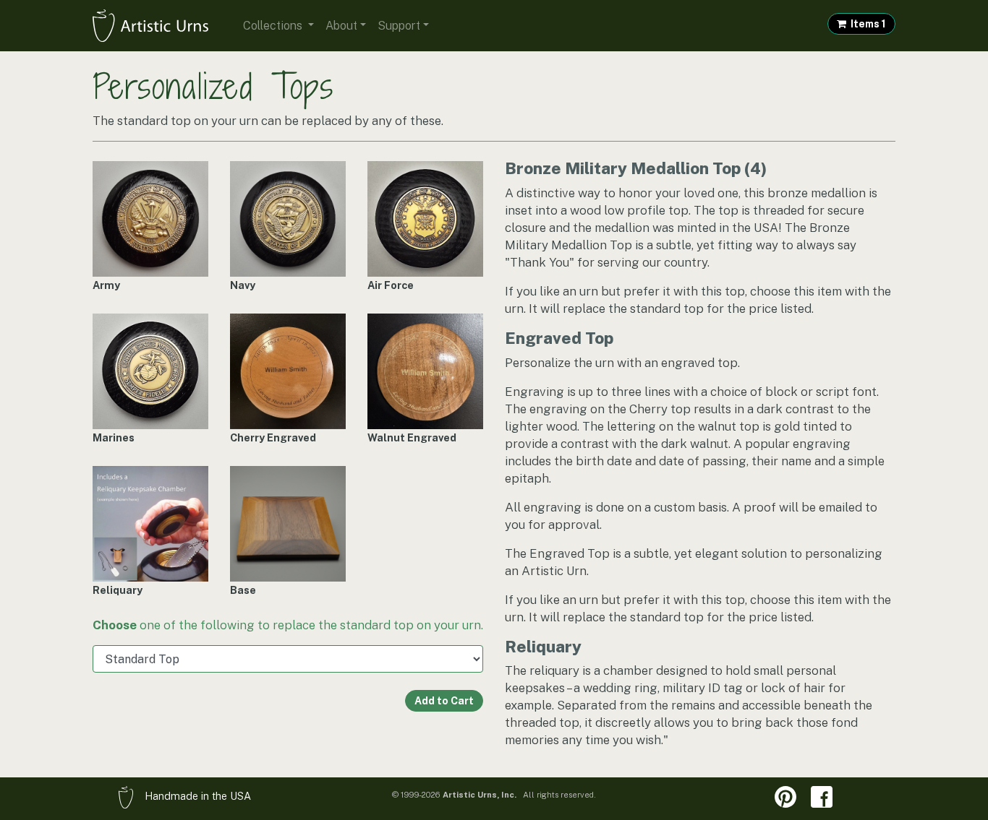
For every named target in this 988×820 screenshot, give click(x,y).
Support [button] (399, 26)
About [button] (341, 26)
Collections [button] (274, 26)
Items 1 (866, 24)
